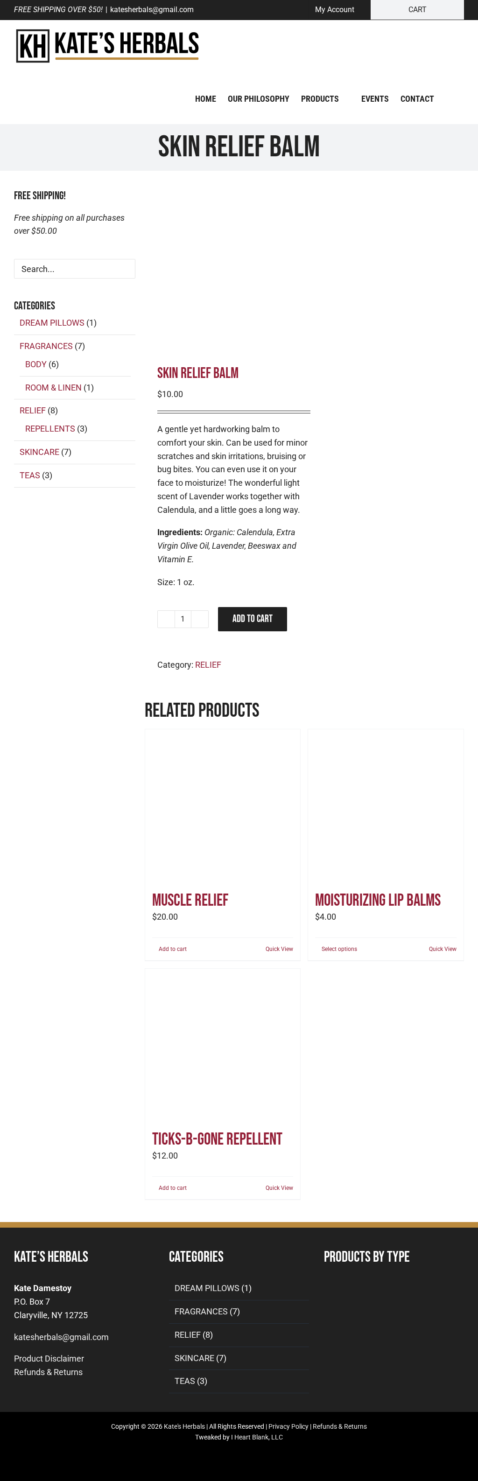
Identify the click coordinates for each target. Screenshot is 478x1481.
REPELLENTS (50, 428)
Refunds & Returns (48, 1372)
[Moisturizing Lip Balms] (386, 807)
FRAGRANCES (46, 346)
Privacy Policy (288, 1426)
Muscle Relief (190, 901)
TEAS (30, 475)
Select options (339, 949)
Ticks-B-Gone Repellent (217, 1140)
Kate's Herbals (184, 1426)
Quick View (279, 949)
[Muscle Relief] (223, 807)
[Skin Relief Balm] (221, 264)
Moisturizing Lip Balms (378, 901)
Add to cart (252, 619)
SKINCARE (39, 452)
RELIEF (208, 665)
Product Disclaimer (49, 1358)
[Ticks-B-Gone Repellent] (223, 1046)
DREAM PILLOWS (52, 323)
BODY (36, 364)
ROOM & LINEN (53, 387)
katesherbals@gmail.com (152, 9)
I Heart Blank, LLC (257, 1437)
